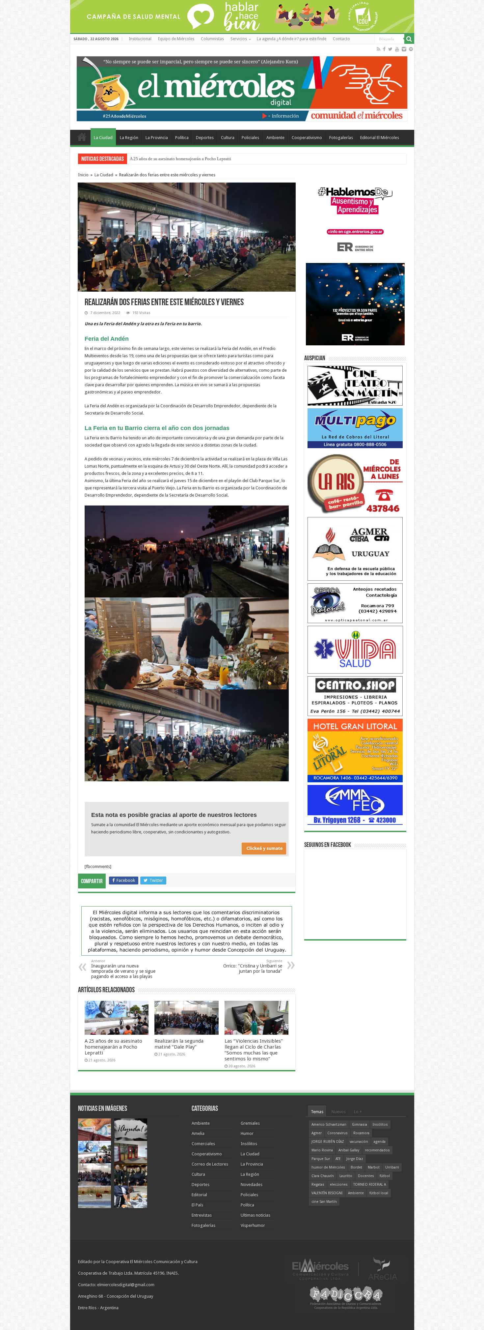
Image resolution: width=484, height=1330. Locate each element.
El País (197, 1204)
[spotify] (411, 49)
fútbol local (378, 1193)
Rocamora (361, 1133)
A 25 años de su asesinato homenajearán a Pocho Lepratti (113, 1047)
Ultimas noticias (255, 1215)
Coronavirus (337, 1133)
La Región (129, 137)
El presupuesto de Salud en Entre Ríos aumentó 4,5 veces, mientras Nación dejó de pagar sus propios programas (229, 158)
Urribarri (392, 1167)
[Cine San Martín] (355, 385)
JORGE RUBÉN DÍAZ (327, 1142)
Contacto (341, 39)
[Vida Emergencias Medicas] (355, 649)
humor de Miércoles (328, 1167)
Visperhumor (253, 1225)
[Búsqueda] (409, 39)
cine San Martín (324, 1202)
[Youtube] (397, 49)
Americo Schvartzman (328, 1124)
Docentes (366, 1176)
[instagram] (404, 49)
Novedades (251, 1184)
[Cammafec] (355, 804)
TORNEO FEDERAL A (369, 1184)
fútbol (385, 1176)
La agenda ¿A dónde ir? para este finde (291, 39)
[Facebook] (384, 49)
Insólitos (249, 1143)
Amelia (198, 1133)
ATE (338, 1159)
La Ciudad (103, 137)
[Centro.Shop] (355, 695)
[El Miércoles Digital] (242, 87)
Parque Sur (320, 1159)
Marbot (374, 1167)
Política (182, 137)
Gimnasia (359, 1124)
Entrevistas (202, 1215)
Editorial (199, 1194)
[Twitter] (390, 49)
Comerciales (203, 1143)
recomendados (377, 1150)
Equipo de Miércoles (176, 39)
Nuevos (339, 1111)
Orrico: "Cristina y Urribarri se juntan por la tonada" (252, 966)
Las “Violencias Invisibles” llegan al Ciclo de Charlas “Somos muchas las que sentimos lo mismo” (254, 1050)
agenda (380, 1142)
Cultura (227, 137)
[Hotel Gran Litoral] (355, 750)
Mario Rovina (322, 1150)
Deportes (205, 137)
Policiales (250, 137)
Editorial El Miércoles (379, 137)
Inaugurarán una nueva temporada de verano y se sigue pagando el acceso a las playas (123, 969)
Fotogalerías (341, 137)
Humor (247, 1133)
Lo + (358, 1111)
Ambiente (275, 137)
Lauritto (345, 1176)
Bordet (356, 1167)
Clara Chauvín (322, 1176)
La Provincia (157, 137)
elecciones (339, 1184)
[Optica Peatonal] (355, 602)
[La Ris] (355, 482)
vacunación (359, 1142)
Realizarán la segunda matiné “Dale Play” (178, 1044)
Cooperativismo (307, 137)
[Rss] (378, 49)
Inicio (83, 174)
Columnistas (212, 39)
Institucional (140, 39)
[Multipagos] (355, 427)
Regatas (317, 1184)
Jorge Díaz (354, 1159)
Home (82, 137)
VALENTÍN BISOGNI (326, 1193)
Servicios (238, 39)
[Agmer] (355, 548)
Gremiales (250, 1123)
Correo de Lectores (210, 1164)
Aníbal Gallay (348, 1150)
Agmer (316, 1133)
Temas (317, 1111)
